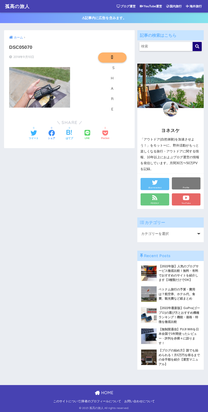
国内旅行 (176, 6)
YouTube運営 (153, 6)
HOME (106, 392)
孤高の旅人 (17, 6)
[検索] (197, 46)
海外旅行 (196, 6)
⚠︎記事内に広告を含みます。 (104, 18)
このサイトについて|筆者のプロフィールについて (87, 401)
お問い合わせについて (139, 401)
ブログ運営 (128, 6)
